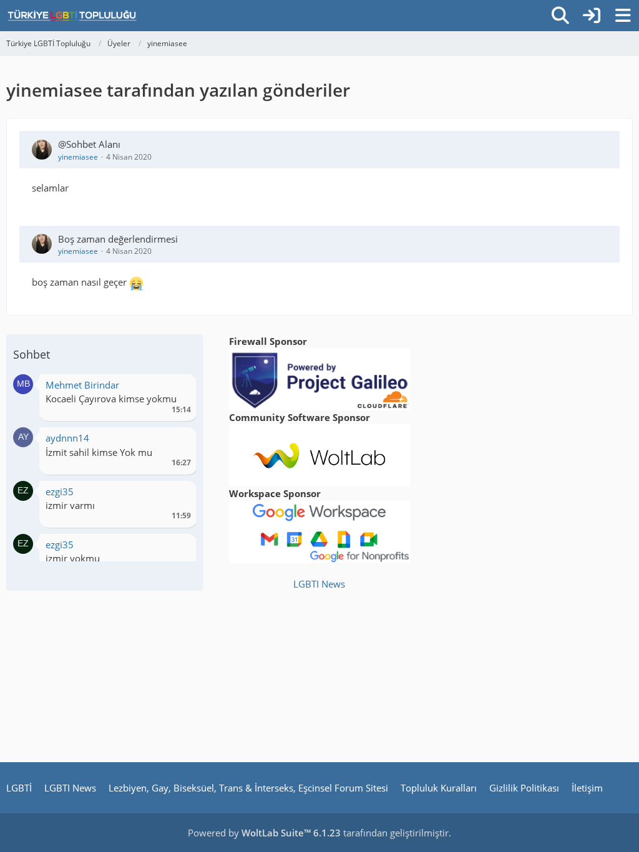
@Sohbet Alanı (89, 144)
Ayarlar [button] (177, 388)
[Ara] (560, 15)
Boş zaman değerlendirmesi (118, 239)
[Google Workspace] (319, 531)
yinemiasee (78, 157)
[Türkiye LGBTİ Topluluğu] (72, 15)
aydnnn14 (67, 438)
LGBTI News (319, 584)
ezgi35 (60, 491)
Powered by (264, 832)
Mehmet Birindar (82, 385)
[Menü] (622, 15)
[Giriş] (591, 15)
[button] (23, 383)
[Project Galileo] (319, 378)
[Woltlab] (319, 454)
